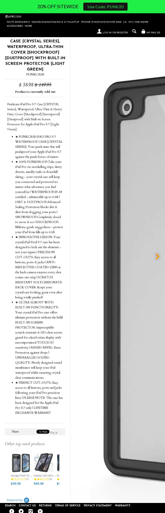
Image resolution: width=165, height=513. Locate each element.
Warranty (122, 505)
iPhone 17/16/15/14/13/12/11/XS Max (101, 22)
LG (125, 22)
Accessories (15, 26)
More (28, 26)
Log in (107, 33)
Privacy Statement (98, 505)
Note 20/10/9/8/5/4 (18, 22)
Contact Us (27, 505)
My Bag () (153, 33)
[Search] (133, 31)
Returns (45, 505)
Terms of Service (67, 505)
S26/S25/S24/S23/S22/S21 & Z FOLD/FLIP (55, 22)
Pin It (54, 433)
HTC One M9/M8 (138, 22)
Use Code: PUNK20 (106, 6)
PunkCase (35, 74)
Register (122, 33)
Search (10, 505)
